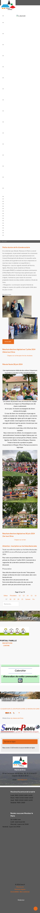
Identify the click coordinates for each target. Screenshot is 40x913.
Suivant (27, 599)
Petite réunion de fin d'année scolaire (16, 247)
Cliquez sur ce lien (20, 540)
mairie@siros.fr (22, 779)
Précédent (13, 595)
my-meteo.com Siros (16, 718)
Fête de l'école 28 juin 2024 (12, 364)
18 (10, 599)
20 (18, 599)
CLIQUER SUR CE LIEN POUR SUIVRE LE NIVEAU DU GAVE (20, 709)
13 (23, 595)
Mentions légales (20, 889)
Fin (33, 599)
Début (6, 595)
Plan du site (20, 887)
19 (14, 599)
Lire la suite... (8, 341)
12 (19, 595)
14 (27, 595)
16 (35, 595)
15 (31, 595)
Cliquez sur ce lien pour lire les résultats (20, 355)
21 (22, 599)
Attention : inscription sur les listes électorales (19, 546)
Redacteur (21, 900)
